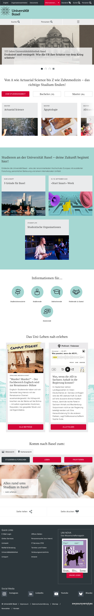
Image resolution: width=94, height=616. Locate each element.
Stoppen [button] (53, 69)
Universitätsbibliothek (10, 552)
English (5, 3)
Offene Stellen (36, 534)
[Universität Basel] (15, 11)
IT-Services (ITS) (37, 543)
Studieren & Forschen (15, 460)
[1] (42, 69)
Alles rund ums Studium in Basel (15, 485)
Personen (85, 3)
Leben (47, 460)
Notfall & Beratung (8, 548)
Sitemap (55, 604)
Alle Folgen (68, 427)
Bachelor (47, 94)
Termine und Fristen (39, 548)
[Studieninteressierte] (17, 290)
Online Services (7, 538)
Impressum (24, 604)
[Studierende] (37, 290)
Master (78, 94)
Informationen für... (51, 3)
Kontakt (16, 608)
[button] (24, 511)
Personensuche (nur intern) (42, 538)
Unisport (5, 557)
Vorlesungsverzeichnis (40, 552)
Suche (74, 3)
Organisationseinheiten (19, 3)
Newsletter (6, 608)
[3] (50, 69)
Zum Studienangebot (15, 94)
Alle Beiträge (25, 427)
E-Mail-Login (6, 534)
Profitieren (78, 460)
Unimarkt (5, 543)
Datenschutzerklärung (40, 604)
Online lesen (74, 575)
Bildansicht (10, 452)
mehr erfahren (10, 492)
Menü (78, 22)
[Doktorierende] (56, 290)
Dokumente (34, 3)
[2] (46, 69)
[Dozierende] (47, 309)
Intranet (34, 557)
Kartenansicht (26, 452)
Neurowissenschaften (44, 54)
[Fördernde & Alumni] (76, 290)
